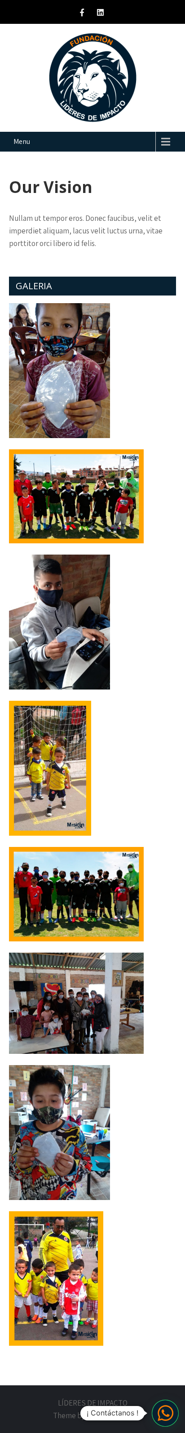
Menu (21, 141)
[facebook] (82, 14)
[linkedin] (100, 14)
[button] (165, 1413)
